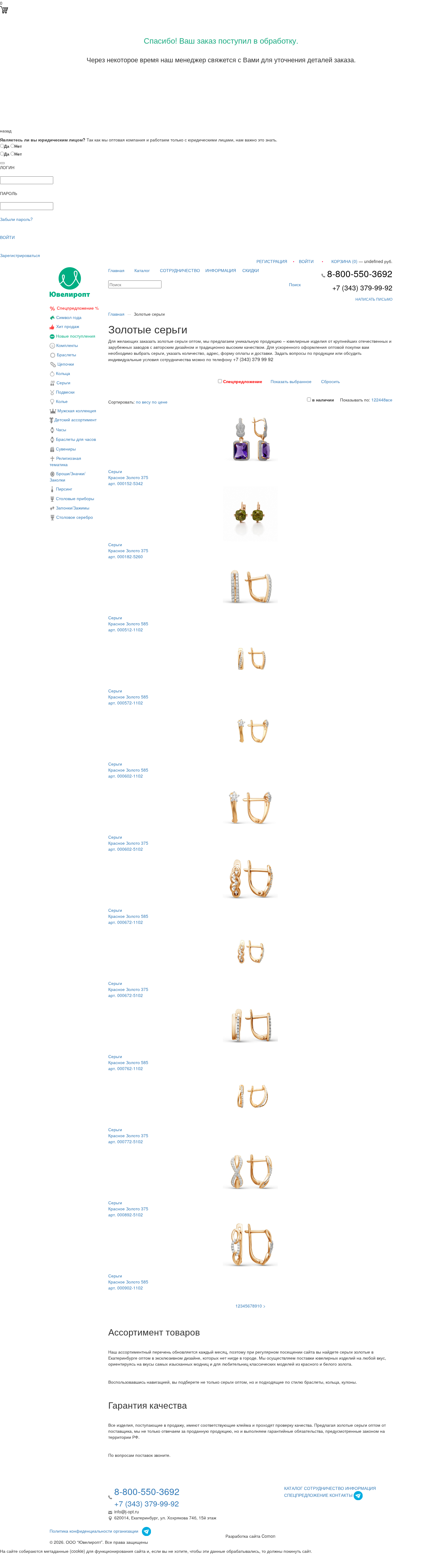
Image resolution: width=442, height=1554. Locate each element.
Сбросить (330, 381)
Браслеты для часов (75, 439)
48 (383, 400)
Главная (116, 270)
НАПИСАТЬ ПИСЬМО (373, 299)
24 (378, 400)
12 (373, 400)
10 (259, 1306)
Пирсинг (63, 489)
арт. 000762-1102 (125, 1068)
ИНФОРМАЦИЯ (220, 270)
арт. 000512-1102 (125, 630)
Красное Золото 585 (128, 624)
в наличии (322, 400)
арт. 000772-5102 (125, 1141)
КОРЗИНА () (344, 261)
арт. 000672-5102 (125, 995)
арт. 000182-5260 (125, 556)
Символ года (68, 317)
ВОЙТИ (7, 237)
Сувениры (65, 449)
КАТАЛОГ (293, 1488)
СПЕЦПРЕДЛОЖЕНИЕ (306, 1495)
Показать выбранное (291, 381)
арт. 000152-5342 (125, 483)
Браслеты (66, 354)
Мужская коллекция (76, 410)
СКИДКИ (250, 270)
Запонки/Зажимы (72, 508)
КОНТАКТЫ (341, 1495)
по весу (143, 402)
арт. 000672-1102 (125, 922)
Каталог (142, 270)
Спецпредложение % (78, 308)
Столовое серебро (74, 517)
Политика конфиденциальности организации (94, 1531)
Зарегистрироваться (20, 255)
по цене (159, 402)
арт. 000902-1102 (125, 1288)
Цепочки (65, 364)
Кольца (62, 373)
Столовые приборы (74, 498)
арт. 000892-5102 (125, 1215)
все (389, 400)
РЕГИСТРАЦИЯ (271, 261)
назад (5, 131)
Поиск (294, 284)
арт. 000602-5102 (125, 849)
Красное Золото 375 (128, 477)
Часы (60, 429)
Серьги (62, 382)
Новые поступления (75, 336)
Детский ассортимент (75, 419)
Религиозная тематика (65, 461)
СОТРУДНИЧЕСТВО (180, 270)
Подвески (65, 392)
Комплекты (67, 345)
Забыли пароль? (16, 219)
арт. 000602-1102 (125, 776)
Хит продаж (67, 326)
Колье (61, 401)
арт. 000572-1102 (125, 703)
